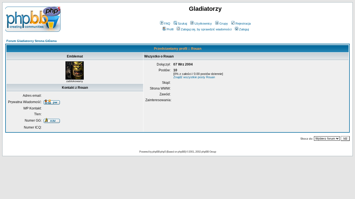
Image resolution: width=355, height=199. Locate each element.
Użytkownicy (203, 23)
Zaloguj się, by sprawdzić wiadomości (206, 29)
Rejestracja (243, 23)
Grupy (223, 23)
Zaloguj (244, 29)
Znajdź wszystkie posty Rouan (194, 77)
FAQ (167, 23)
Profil (170, 29)
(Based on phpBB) (176, 151)
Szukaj (182, 23)
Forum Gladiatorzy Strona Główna (31, 41)
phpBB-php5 (159, 151)
